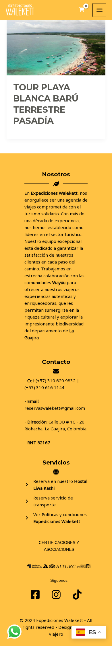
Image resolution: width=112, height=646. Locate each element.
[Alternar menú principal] (99, 10)
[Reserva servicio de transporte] (56, 501)
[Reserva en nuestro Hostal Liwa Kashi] (56, 484)
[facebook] (35, 595)
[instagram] (77, 595)
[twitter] (56, 595)
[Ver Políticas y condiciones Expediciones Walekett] (56, 518)
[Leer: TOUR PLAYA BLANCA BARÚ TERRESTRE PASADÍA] (56, 47)
